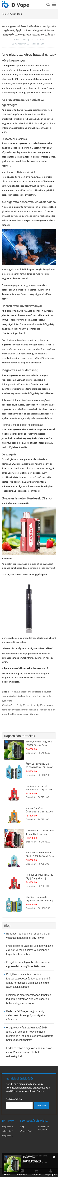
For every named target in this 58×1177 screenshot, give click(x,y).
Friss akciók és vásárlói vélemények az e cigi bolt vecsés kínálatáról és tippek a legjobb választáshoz (29, 949)
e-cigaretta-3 (7, 1127)
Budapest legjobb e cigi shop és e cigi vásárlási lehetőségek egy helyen (28, 935)
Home (5, 14)
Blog (19, 14)
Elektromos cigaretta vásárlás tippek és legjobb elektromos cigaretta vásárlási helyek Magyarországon (28, 999)
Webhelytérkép (26, 1131)
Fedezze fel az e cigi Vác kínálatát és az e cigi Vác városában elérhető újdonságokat (29, 1052)
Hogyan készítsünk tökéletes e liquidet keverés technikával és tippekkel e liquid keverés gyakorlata (26, 696)
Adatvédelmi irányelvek (43, 1128)
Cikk (12, 14)
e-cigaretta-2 (7, 1131)
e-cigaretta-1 (7, 1136)
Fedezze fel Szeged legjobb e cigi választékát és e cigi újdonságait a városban (25, 1015)
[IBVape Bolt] (15, 6)
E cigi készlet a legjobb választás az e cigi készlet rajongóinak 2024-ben (28, 964)
